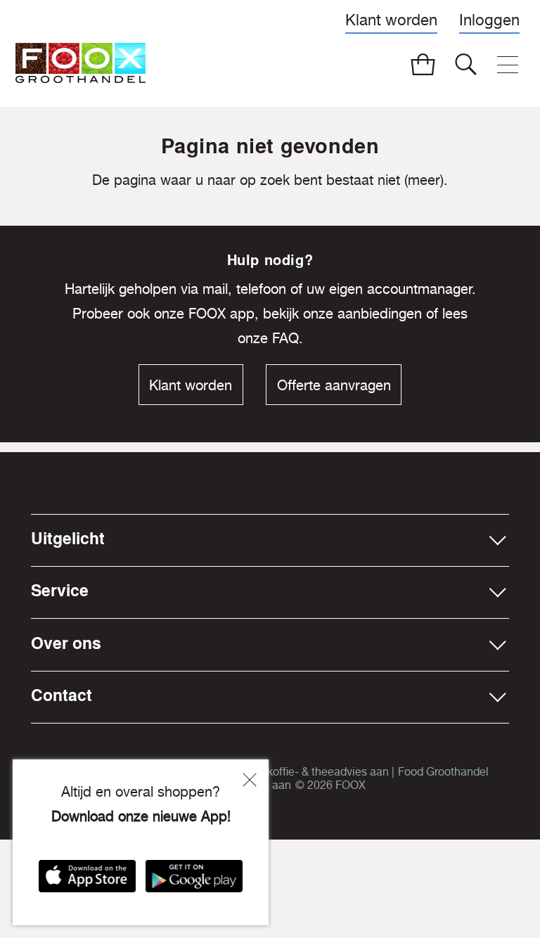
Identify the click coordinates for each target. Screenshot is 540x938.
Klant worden (391, 20)
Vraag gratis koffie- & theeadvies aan (297, 771)
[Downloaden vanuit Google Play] (194, 882)
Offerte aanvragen (334, 385)
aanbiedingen (380, 313)
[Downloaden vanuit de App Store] (87, 882)
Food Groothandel (443, 771)
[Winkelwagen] (422, 65)
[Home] (80, 65)
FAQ (285, 338)
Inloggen (489, 20)
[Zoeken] (466, 65)
